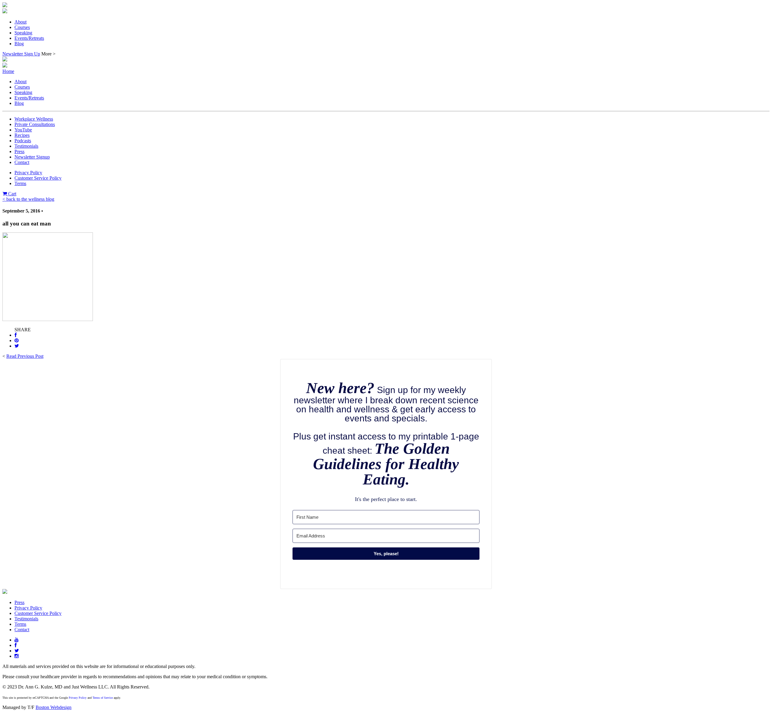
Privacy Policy (28, 172)
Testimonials (26, 146)
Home (8, 71)
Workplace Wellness (33, 118)
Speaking (23, 32)
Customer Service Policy (38, 178)
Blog (19, 43)
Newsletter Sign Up (21, 53)
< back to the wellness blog (28, 199)
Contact (21, 162)
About (20, 21)
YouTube (23, 129)
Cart (11, 193)
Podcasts (22, 140)
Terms (20, 183)
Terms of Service (103, 697)
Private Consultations (34, 124)
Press (19, 151)
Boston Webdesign (53, 707)
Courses (22, 27)
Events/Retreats (29, 38)
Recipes (22, 135)
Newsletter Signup (32, 156)
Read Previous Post (24, 356)
